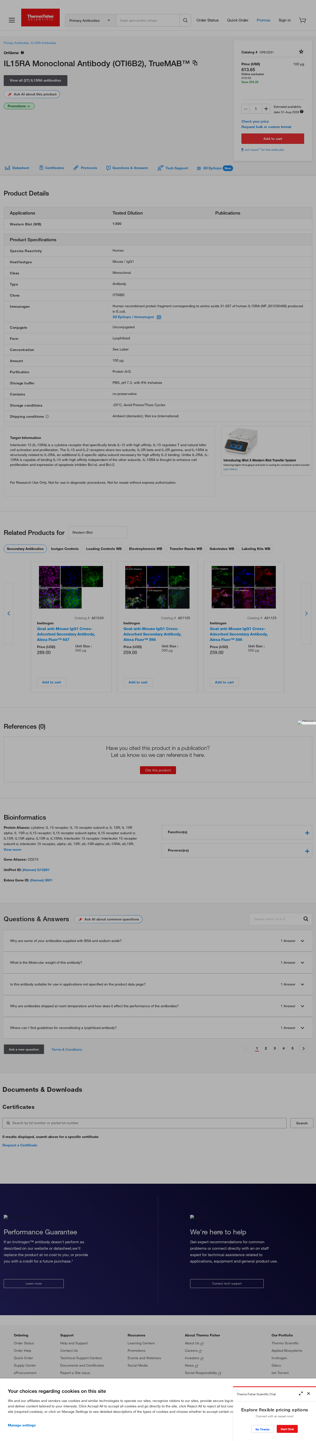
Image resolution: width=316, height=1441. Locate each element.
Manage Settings (22, 1425)
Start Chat (287, 1429)
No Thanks (263, 1429)
